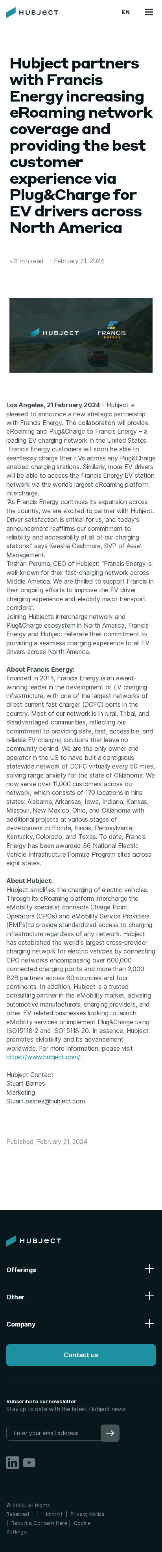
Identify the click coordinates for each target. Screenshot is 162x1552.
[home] (32, 12)
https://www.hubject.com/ (43, 1057)
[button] (126, 12)
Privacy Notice (87, 1514)
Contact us (81, 1355)
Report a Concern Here (39, 1523)
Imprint (56, 1514)
